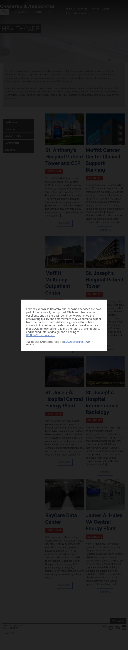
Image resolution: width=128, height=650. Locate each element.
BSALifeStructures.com (40, 335)
